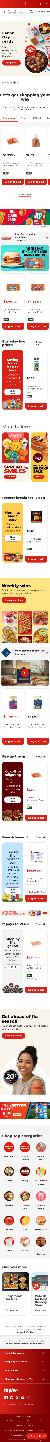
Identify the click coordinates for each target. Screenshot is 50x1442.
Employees (40, 1430)
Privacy (28, 1416)
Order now (12, 1310)
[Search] (40, 4)
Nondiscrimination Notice (19, 1440)
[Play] (25, 673)
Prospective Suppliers (19, 1435)
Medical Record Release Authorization (18, 1430)
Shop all (41, 498)
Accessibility (36, 1440)
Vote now (40, 1310)
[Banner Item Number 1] (11, 82)
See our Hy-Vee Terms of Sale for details (25, 1343)
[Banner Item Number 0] (8, 82)
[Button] (4, 82)
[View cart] (45, 4)
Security (43, 1421)
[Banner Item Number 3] (18, 82)
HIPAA (30, 1426)
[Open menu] (4, 3)
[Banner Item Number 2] (14, 82)
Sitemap (19, 1416)
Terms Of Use (20, 1426)
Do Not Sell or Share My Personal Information (19, 1421)
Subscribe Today (25, 1332)
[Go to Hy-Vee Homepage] (25, 3)
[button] (36, 1436)
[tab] (9, 118)
